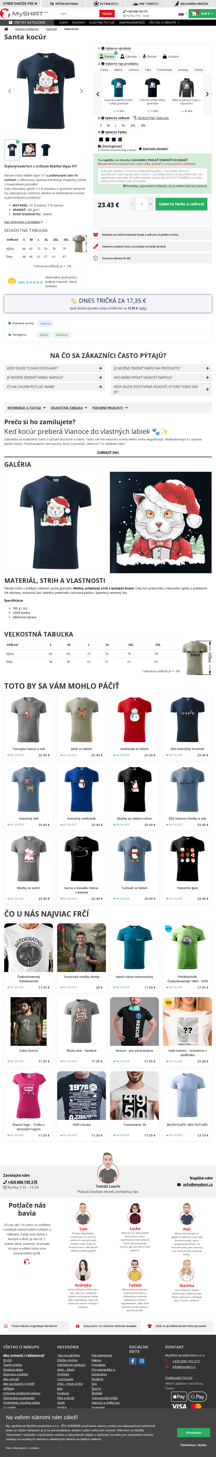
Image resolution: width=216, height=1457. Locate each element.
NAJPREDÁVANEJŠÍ (132, 22)
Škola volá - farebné (81, 1051)
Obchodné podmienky (19, 1398)
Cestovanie (65, 1379)
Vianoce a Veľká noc (27, 29)
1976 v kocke (81, 1125)
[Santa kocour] (55, 523)
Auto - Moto (66, 1369)
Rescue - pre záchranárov (134, 1051)
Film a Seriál (65, 1398)
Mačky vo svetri (28, 888)
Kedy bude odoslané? (155, 148)
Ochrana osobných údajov (21, 1393)
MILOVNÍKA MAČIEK (194, 4)
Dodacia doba (13, 1369)
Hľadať (107, 14)
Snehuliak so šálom (134, 749)
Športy (96, 1388)
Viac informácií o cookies (22, 1448)
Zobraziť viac (108, 452)
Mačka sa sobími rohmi (134, 818)
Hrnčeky (63, 1374)
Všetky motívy (67, 1360)
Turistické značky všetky (81, 977)
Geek (61, 1402)
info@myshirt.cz (198, 1184)
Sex (94, 1383)
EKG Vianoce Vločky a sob (187, 818)
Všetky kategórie (29, 22)
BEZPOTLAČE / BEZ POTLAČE (187, 1125)
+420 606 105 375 (137, 11)
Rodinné (97, 1379)
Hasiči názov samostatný (134, 977)
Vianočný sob (28, 818)
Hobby (62, 1407)
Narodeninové (102, 1355)
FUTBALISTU (109, 4)
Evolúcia (63, 1393)
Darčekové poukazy (71, 1365)
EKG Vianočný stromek (187, 749)
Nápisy (96, 1360)
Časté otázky (12, 1365)
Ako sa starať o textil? (19, 1383)
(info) (143, 308)
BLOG (7, 1360)
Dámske (131, 56)
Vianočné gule (187, 888)
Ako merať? (11, 1379)
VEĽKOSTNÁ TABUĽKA (153, 118)
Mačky (44, 335)
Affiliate (8, 1388)
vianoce (45, 323)
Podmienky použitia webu (21, 1402)
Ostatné (173, 56)
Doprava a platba (15, 1374)
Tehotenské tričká (105, 1398)
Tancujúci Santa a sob (28, 749)
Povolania (98, 1365)
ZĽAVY (63, 22)
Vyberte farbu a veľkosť (181, 203)
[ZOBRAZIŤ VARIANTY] (28, 719)
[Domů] (6, 29)
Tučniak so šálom (134, 888)
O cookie (9, 1407)
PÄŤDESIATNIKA (66, 4)
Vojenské (98, 1407)
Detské (152, 56)
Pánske (109, 56)
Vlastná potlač (102, 22)
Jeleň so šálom (81, 749)
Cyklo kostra (28, 1051)
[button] (182, 14)
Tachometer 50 (134, 1125)
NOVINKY (78, 22)
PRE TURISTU (148, 4)
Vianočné (51, 29)
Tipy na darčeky (68, 1355)
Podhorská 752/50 (178, 1378)
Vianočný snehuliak (81, 818)
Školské (97, 1393)
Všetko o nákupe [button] (163, 22)
